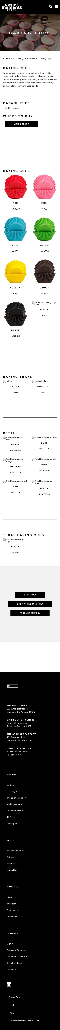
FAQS (11, 1013)
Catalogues (12, 823)
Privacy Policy (15, 997)
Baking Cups (46, 58)
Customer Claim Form (17, 956)
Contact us (12, 969)
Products (11, 863)
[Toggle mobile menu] (56, 6)
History (10, 897)
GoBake (10, 785)
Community (12, 916)
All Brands (11, 817)
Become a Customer (16, 950)
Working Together (15, 850)
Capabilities (12, 870)
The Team (11, 903)
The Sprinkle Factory (16, 797)
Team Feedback (14, 963)
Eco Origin (12, 791)
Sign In (10, 943)
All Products (8, 58)
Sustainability (13, 910)
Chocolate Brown (15, 810)
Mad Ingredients (14, 804)
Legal (11, 1005)
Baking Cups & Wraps (26, 58)
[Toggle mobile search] (50, 6)
